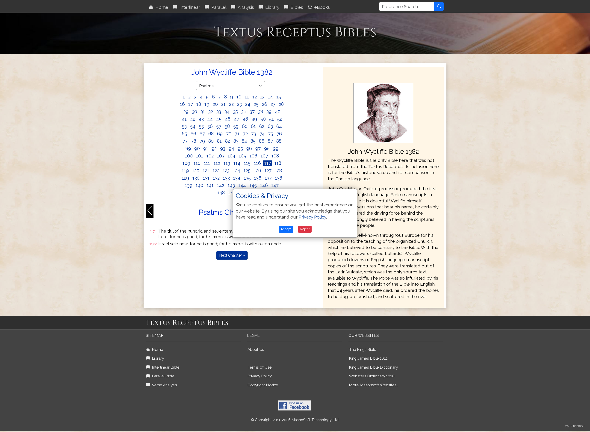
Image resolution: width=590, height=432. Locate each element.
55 (201, 126)
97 (258, 148)
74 (262, 133)
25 (256, 104)
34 (227, 111)
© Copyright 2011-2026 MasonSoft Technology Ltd (295, 420)
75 (270, 133)
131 (206, 178)
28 (281, 104)
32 (210, 111)
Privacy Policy (260, 376)
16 (182, 104)
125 (247, 170)
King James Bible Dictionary (373, 367)
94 (231, 148)
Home (160, 7)
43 (201, 119)
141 (210, 185)
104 (231, 156)
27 (273, 104)
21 (223, 104)
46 (228, 119)
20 (215, 104)
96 (249, 148)
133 (226, 178)
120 (196, 170)
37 (252, 111)
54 (193, 126)
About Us (256, 349)
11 (247, 97)
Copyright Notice (263, 385)
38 (260, 111)
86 (262, 141)
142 (220, 185)
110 (197, 163)
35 (235, 111)
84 (244, 141)
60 (245, 126)
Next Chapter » (232, 255)
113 (226, 163)
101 (199, 156)
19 (206, 104)
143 (231, 185)
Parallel (217, 7)
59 (236, 126)
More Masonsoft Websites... (373, 385)
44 (210, 119)
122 (216, 170)
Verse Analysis (163, 385)
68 (211, 133)
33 (218, 111)
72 (245, 133)
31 (202, 111)
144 (242, 185)
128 (278, 170)
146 (264, 185)
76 (279, 133)
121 (206, 170)
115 (247, 163)
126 (257, 170)
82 (227, 141)
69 (220, 133)
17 (190, 104)
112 (216, 163)
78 (193, 141)
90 (197, 148)
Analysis (244, 7)
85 (253, 141)
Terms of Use (260, 367)
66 (193, 133)
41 (184, 119)
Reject (305, 229)
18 (198, 104)
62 (262, 126)
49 (254, 119)
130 (196, 178)
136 (258, 178)
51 (271, 119)
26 (264, 104)
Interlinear (188, 7)
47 (236, 119)
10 (238, 97)
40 (278, 111)
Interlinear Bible (165, 367)
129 (185, 178)
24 (247, 104)
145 (253, 185)
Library (271, 7)
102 (210, 156)
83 (235, 141)
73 (253, 133)
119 (185, 170)
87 (270, 141)
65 (184, 133)
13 (262, 97)
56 (210, 126)
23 (239, 104)
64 (279, 126)
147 (275, 185)
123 (226, 170)
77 (185, 141)
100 (189, 156)
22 (231, 104)
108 (275, 156)
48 (245, 119)
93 (222, 148)
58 (227, 126)
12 (254, 97)
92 (214, 148)
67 (202, 133)
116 (257, 163)
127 (268, 170)
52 (279, 119)
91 (205, 148)
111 (207, 163)
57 (218, 126)
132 (216, 178)
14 (270, 97)
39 (269, 111)
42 (192, 119)
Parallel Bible (162, 376)
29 (186, 111)
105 (242, 156)
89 (188, 148)
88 (279, 141)
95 (240, 148)
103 (220, 156)
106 (253, 156)
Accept (286, 229)
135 (247, 178)
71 (237, 133)
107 (264, 156)
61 (253, 126)
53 (184, 126)
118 (277, 163)
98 (267, 148)
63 (270, 126)
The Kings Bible (362, 349)
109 (186, 163)
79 (202, 141)
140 (199, 185)
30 (194, 111)
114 (237, 163)
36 (244, 111)
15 (278, 97)
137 (268, 178)
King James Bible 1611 (368, 358)
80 (211, 141)
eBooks (321, 7)
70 (229, 133)
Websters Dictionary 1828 (372, 376)
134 (237, 178)
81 (219, 141)
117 (267, 163)
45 (219, 119)
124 (236, 170)
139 (188, 185)
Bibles (295, 7)
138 (278, 178)
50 (263, 119)
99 (276, 148)
